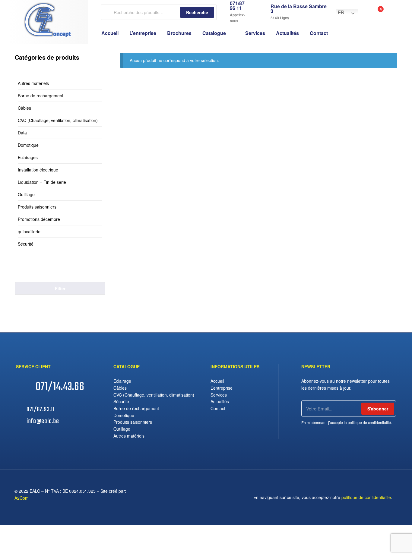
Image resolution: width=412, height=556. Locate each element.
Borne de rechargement (40, 96)
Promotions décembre (39, 219)
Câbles (24, 108)
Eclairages (28, 157)
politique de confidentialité (366, 497)
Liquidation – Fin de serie (42, 182)
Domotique (28, 145)
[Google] (201, 497)
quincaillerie (29, 231)
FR (341, 12)
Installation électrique (38, 170)
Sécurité (25, 244)
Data (22, 133)
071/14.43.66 (60, 387)
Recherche (197, 12)
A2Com (21, 498)
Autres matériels (33, 83)
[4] (374, 12)
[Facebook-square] (190, 497)
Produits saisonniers (37, 207)
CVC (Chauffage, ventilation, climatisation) (58, 120)
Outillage (26, 194)
